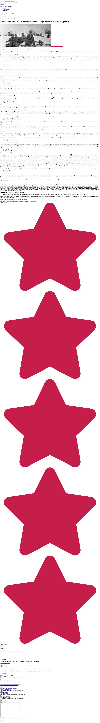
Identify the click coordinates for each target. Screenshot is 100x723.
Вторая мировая (6, 15)
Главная (4, 8)
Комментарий (3, 659)
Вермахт (22, 201)
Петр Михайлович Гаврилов (6, 680)
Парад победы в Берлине (5, 697)
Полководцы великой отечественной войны (9, 685)
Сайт (1, 650)
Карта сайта (5, 10)
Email (1, 648)
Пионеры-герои (3, 701)
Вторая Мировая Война (28, 201)
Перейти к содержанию (5, 0)
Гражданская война (6, 16)
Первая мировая (6, 14)
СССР (34, 201)
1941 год (6, 201)
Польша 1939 (3, 676)
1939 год (2, 201)
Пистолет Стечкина (4, 693)
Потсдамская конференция (5, 689)
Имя (1, 646)
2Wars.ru (2, 4)
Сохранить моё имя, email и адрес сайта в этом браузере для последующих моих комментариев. (21, 661)
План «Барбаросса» (4, 717)
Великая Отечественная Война (9, 13)
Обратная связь (6, 9)
